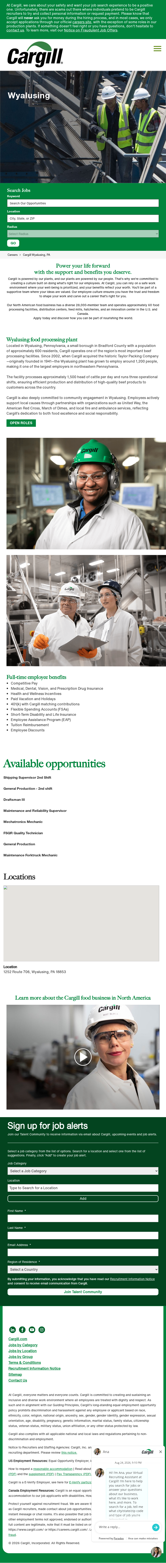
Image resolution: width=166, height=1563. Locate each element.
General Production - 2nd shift (27, 788)
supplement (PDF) (41, 1474)
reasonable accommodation (52, 1468)
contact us (15, 30)
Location (13, 211)
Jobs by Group (20, 1356)
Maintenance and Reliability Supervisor (35, 811)
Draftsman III (14, 800)
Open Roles (21, 422)
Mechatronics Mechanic (23, 822)
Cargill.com (17, 1338)
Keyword (13, 196)
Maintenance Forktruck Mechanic (30, 855)
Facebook (22, 1330)
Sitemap (15, 1374)
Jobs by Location (22, 1350)
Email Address (19, 1245)
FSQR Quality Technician (23, 833)
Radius (12, 227)
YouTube (32, 1330)
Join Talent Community (83, 1291)
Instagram (41, 1330)
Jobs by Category (23, 1345)
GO (13, 243)
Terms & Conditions (24, 1362)
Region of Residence (24, 1262)
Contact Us (17, 1380)
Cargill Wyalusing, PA (36, 255)
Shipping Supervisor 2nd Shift (27, 777)
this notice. (69, 1452)
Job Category (17, 1163)
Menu (157, 48)
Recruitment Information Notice (132, 1279)
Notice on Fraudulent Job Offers (90, 30)
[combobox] (83, 218)
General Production (19, 844)
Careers (13, 255)
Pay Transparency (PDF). (74, 1474)
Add (83, 1198)
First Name (17, 1211)
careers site (81, 22)
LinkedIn (12, 1330)
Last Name (17, 1228)
